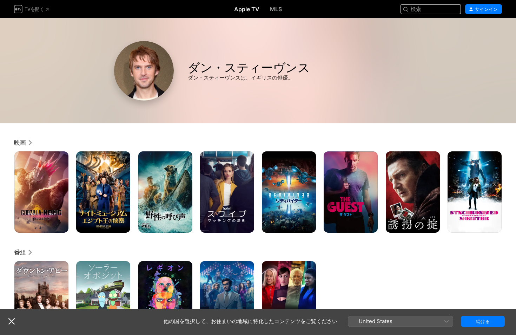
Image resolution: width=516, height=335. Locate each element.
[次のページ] (509, 192)
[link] (23, 142)
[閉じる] (11, 321)
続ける (483, 321)
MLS (276, 9)
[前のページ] (7, 192)
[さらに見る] (60, 225)
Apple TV (246, 9)
